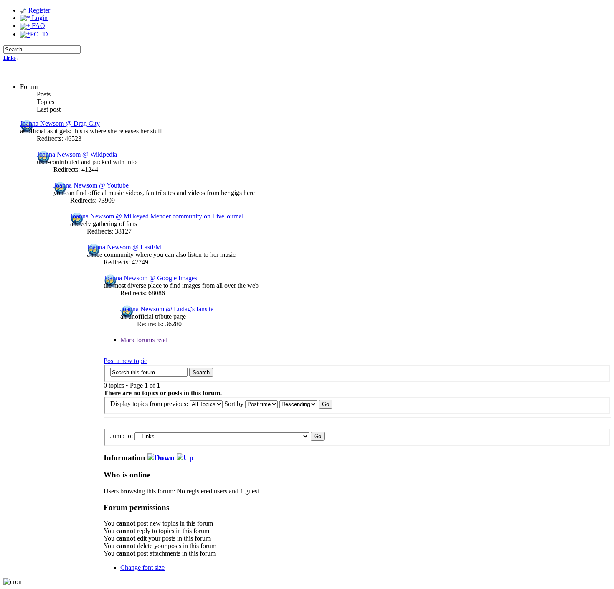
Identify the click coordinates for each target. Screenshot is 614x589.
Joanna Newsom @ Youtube (91, 185)
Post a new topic (125, 360)
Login (39, 17)
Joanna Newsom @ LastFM (124, 247)
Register (38, 10)
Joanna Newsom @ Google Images (150, 278)
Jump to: (121, 435)
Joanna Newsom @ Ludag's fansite (166, 308)
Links (9, 58)
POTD (39, 34)
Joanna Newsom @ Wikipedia (77, 154)
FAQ (37, 25)
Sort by (234, 403)
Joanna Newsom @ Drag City (60, 123)
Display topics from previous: (150, 403)
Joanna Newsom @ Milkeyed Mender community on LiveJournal (157, 216)
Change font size (142, 567)
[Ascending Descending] (305, 403)
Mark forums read (143, 339)
